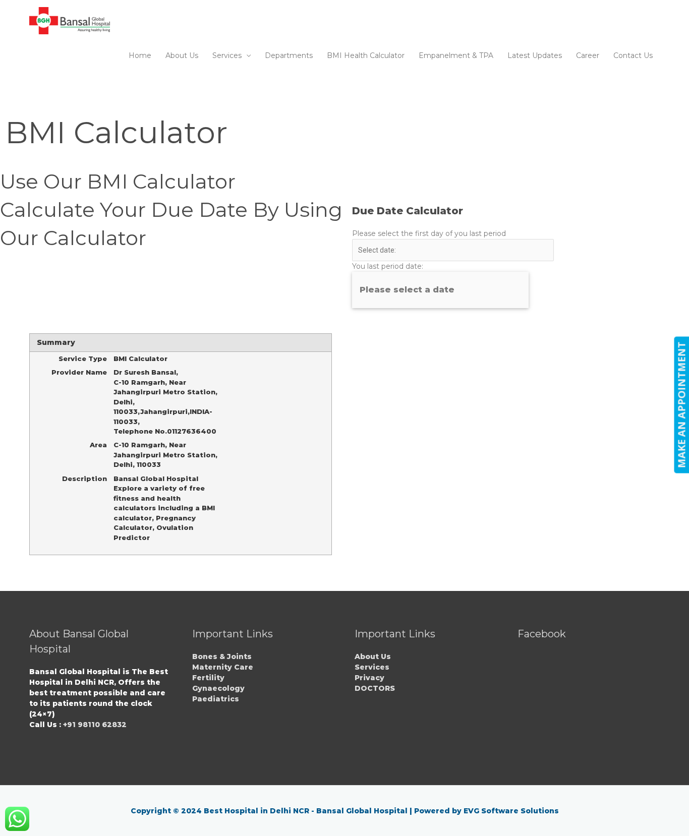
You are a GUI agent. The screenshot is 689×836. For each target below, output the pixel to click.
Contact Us (633, 55)
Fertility (208, 677)
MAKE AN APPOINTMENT (681, 404)
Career (587, 55)
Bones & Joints (222, 656)
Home (140, 55)
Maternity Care (222, 667)
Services (227, 55)
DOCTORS (375, 688)
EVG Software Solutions (511, 810)
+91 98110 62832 (95, 724)
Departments (289, 55)
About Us (181, 55)
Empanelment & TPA (456, 55)
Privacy (369, 677)
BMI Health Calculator (366, 55)
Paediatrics (215, 698)
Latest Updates (534, 55)
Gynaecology (218, 688)
